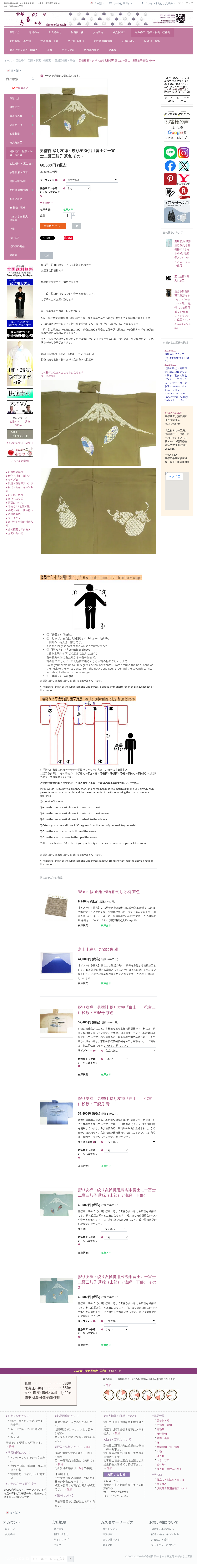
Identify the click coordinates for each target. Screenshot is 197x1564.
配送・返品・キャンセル (165, 1534)
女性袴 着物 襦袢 (103, 41)
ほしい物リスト (111, 1539)
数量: (43, 215)
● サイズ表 (12, 479)
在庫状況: (45, 209)
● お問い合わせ (14, 533)
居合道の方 (55, 32)
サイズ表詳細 (48, 376)
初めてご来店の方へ (162, 1528)
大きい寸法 (163, 1460)
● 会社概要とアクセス (18, 529)
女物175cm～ (17, 421)
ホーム (8, 60)
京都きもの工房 (173, 412)
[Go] (70, 1559)
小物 (49, 50)
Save (70, 237)
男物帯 (160, 1429)
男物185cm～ (22, 423)
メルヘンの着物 (20, 460)
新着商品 (23, 88)
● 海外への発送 (14, 498)
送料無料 (162, 1464)
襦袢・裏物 (163, 1438)
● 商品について (14, 502)
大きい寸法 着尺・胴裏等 (24, 50)
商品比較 (108, 1545)
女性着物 (162, 1433)
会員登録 (10, 1534)
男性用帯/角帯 (76, 41)
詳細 (108, 1385)
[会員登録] (177, 113)
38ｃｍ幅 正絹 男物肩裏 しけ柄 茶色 (109, 891)
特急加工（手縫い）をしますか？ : (50, 191)
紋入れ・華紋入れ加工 (169, 1469)
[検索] (33, 79)
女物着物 (98, 32)
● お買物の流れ (14, 472)
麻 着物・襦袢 (152, 41)
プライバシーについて (163, 1545)
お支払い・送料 (160, 1539)
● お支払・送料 (14, 495)
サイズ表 (162, 1484)
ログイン (10, 1528)
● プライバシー (14, 518)
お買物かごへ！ (52, 226)
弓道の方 (34, 32)
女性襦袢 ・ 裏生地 (20, 41)
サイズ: (82, 1229)
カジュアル (68, 50)
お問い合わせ (61, 1534)
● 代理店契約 (13, 514)
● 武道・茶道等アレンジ (19, 483)
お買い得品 (128, 41)
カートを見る (110, 1528)
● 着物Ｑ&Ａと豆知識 (18, 506)
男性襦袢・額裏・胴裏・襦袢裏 (152, 32)
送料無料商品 (91, 50)
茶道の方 (15, 32)
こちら (80, 1468)
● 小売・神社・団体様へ (19, 510)
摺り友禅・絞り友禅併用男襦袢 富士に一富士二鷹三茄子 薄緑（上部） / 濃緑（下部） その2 (117, 1282)
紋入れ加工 (119, 32)
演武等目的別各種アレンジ (172, 1488)
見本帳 (112, 50)
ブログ (57, 1545)
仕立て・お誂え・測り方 (170, 1479)
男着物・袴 (77, 32)
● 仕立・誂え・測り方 (18, 475)
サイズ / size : (49, 180)
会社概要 (59, 1528)
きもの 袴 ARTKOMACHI (19, 443)
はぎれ (160, 1455)
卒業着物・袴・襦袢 (168, 1447)
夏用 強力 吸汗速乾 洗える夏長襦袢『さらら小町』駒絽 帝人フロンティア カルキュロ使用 (182, 253)
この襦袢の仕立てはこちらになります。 (63, 372)
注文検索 (108, 1534)
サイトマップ (61, 1539)
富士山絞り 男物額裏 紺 (98, 949)
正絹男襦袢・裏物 (65, 60)
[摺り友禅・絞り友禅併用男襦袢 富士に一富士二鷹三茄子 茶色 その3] (74, 112)
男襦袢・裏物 (164, 1425)
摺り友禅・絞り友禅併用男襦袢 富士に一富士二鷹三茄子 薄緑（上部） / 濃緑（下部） (117, 1192)
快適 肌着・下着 (49, 41)
